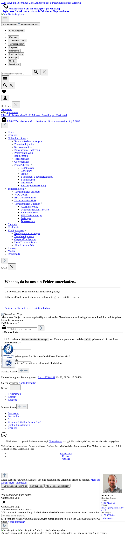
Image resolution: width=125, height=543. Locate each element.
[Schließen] (2, 489)
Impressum (13, 413)
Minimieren (108, 518)
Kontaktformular (27, 383)
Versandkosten (55, 441)
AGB (87, 339)
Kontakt (12, 396)
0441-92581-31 (108, 503)
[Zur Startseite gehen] (12, 14)
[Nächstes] (4, 260)
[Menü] (5, 19)
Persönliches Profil (22, 115)
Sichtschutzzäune (17, 40)
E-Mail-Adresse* (10, 323)
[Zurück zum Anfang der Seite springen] (4, 475)
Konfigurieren (36, 486)
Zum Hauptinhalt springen (15, 2)
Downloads (14, 64)
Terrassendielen (16, 44)
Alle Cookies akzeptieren (57, 486)
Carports (13, 47)
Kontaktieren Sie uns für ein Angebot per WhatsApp (34, 8)
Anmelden (6, 109)
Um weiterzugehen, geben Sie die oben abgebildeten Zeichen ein (35, 356)
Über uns (13, 37)
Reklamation (14, 393)
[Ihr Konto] (5, 98)
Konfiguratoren (16, 54)
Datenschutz (14, 416)
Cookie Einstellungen (19, 425)
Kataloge (13, 57)
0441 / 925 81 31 (46, 377)
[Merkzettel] (4, 93)
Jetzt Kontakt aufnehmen (39, 308)
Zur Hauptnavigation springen (65, 2)
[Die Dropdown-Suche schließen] (44, 72)
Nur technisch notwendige (15, 486)
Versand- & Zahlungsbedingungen (25, 422)
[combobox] (16, 73)
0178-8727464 (108, 515)
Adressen (37, 115)
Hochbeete (14, 51)
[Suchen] (36, 72)
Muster (12, 61)
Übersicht (6, 115)
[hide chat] (4, 503)
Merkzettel (61, 115)
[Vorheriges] (4, 125)
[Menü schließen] (16, 104)
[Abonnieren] (41, 328)
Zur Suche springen (39, 2)
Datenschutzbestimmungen (35, 339)
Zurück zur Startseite (16, 308)
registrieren (12, 112)
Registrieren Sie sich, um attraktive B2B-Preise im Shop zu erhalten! (36, 11)
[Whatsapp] (4, 436)
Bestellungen (49, 115)
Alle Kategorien (16, 30)
